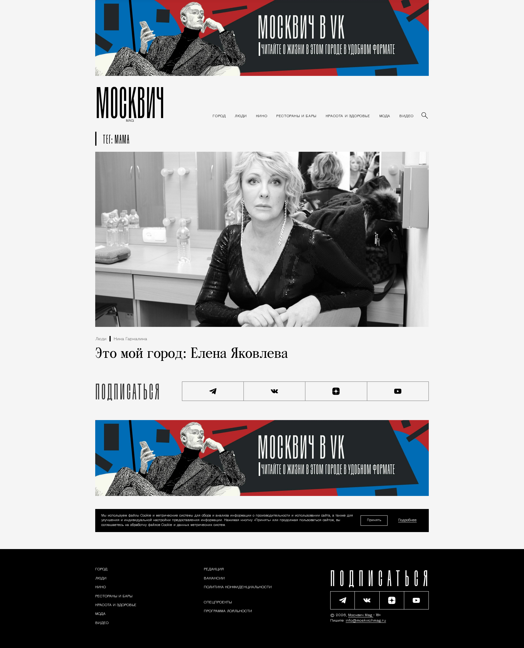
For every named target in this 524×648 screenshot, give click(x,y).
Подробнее (407, 520)
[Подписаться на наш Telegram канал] (213, 391)
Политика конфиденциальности (238, 587)
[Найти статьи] (425, 116)
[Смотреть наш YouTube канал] (398, 391)
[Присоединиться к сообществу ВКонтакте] (275, 391)
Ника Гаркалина (130, 339)
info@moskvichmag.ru (366, 621)
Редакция (214, 569)
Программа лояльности (228, 611)
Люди (100, 339)
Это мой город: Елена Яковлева (191, 354)
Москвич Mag (360, 615)
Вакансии (214, 578)
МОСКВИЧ (130, 102)
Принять (374, 520)
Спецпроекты (218, 602)
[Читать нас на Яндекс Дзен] (336, 391)
